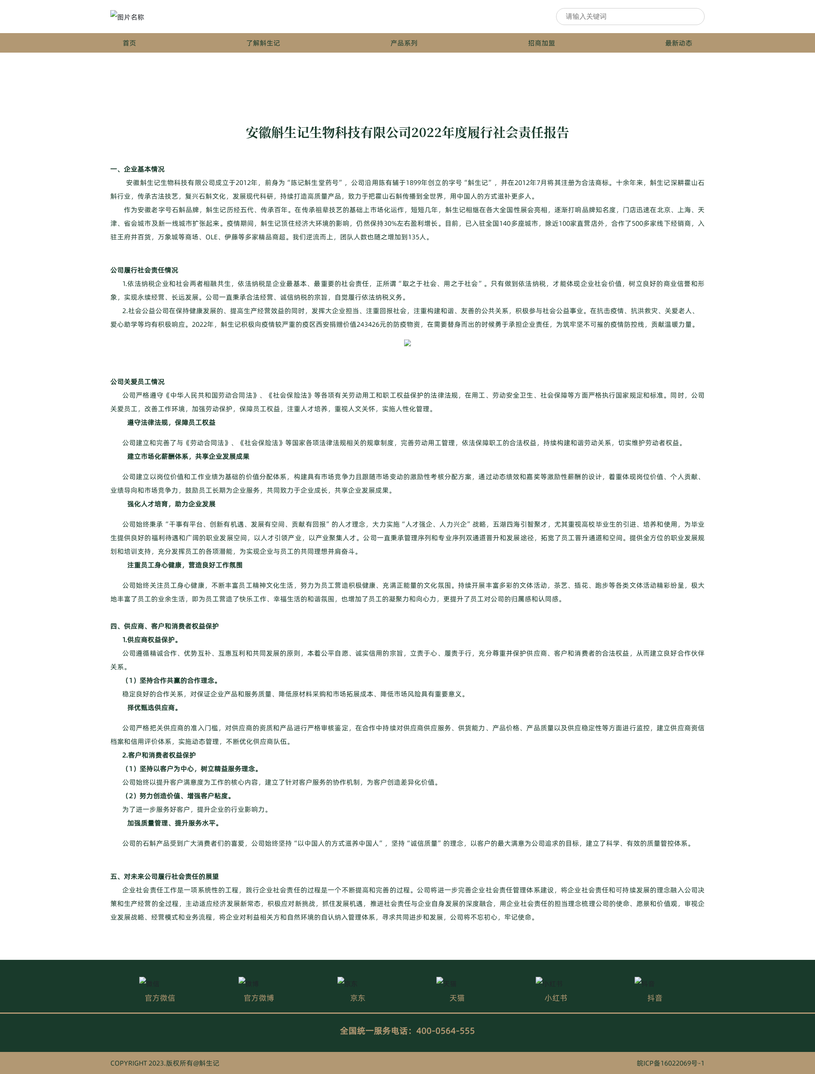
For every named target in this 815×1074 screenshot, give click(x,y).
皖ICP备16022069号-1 (671, 1063)
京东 (357, 998)
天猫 (457, 998)
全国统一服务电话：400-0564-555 (407, 1031)
